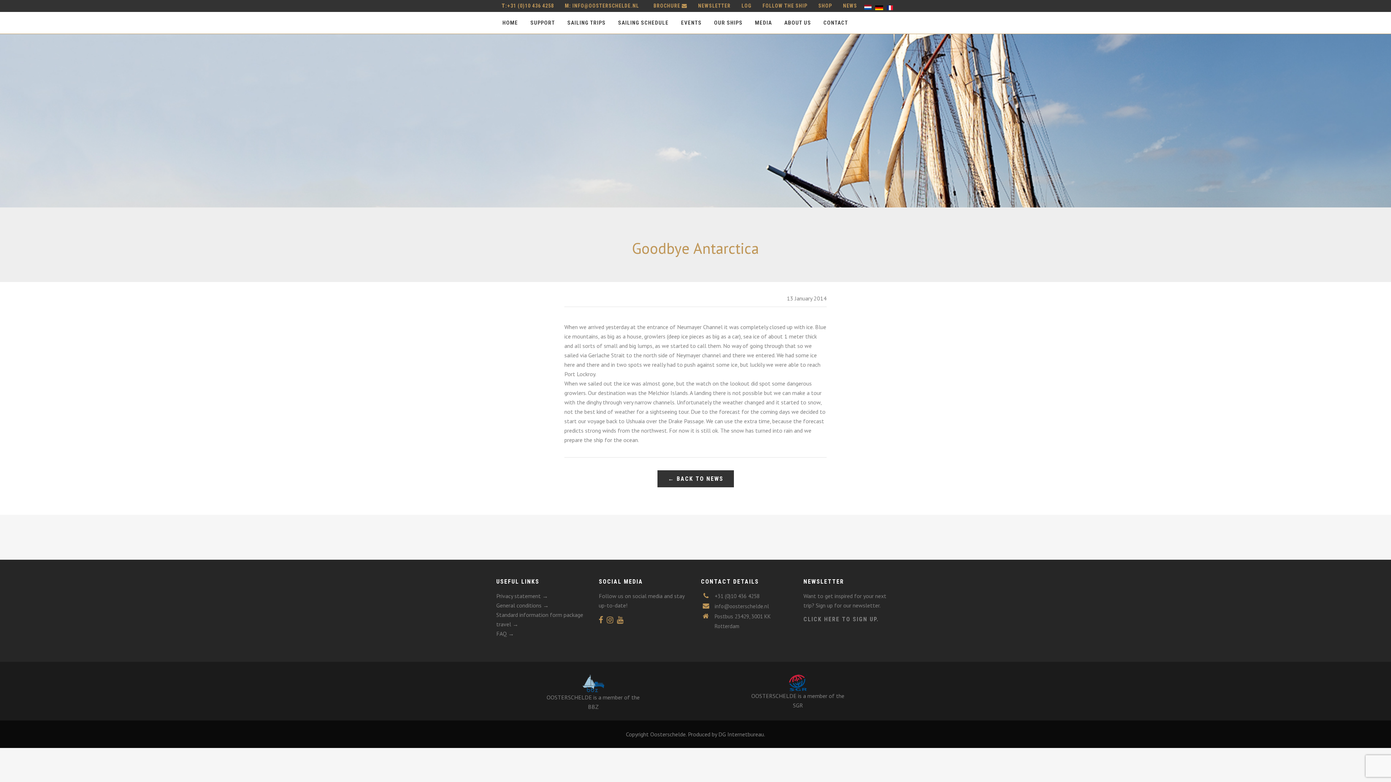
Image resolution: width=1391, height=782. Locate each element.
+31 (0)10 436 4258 (528, 6)
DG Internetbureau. (741, 734)
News (850, 6)
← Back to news (695, 478)
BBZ (593, 706)
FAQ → (505, 633)
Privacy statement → (522, 596)
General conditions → (522, 605)
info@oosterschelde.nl (605, 6)
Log (747, 6)
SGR (798, 705)
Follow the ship (785, 6)
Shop (825, 6)
